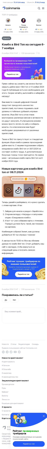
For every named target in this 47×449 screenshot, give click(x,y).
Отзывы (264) (23, 32)
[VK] (3, 352)
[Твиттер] (11, 352)
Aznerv (8, 25)
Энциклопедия (24, 344)
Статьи (13, 344)
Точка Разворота (23, 26)
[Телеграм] (7, 352)
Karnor (38, 25)
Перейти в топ (12, 74)
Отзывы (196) (38, 32)
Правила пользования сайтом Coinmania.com (19, 348)
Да (6, 300)
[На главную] (11, 8)
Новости (5, 344)
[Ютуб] (15, 352)
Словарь (35, 344)
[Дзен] (19, 352)
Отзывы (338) (8, 32)
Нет (14, 300)
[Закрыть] (43, 416)
